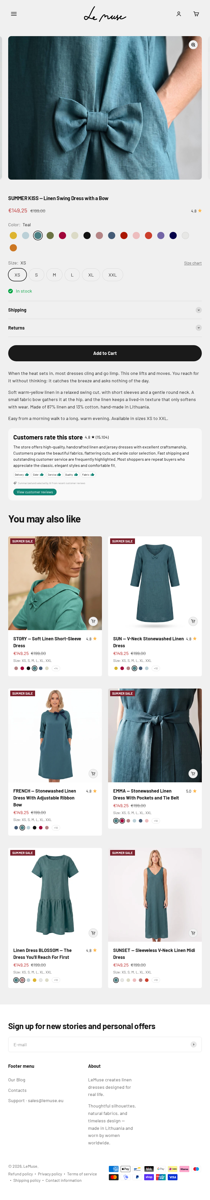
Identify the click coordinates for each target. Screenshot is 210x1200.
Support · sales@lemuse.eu (36, 1100)
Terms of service (82, 1173)
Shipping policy (26, 1180)
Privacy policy (50, 1173)
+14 (56, 668)
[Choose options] (93, 621)
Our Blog (16, 1079)
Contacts (17, 1090)
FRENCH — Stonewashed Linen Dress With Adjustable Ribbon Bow (44, 797)
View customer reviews (35, 492)
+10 (156, 668)
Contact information (64, 1180)
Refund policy (20, 1173)
